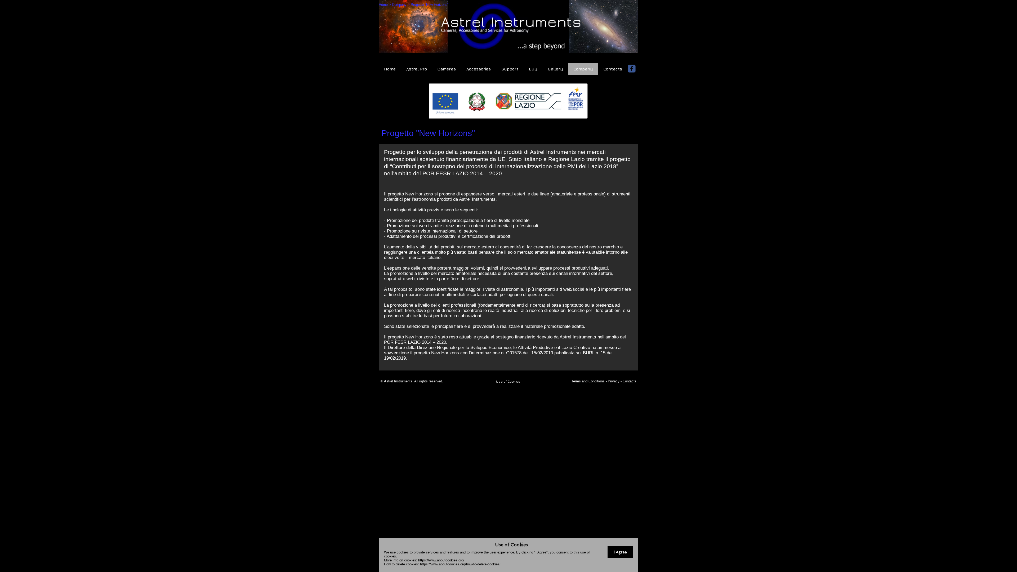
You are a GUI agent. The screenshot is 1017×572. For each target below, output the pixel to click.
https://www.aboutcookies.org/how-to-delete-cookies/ (460, 564)
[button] (620, 552)
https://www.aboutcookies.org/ (441, 560)
